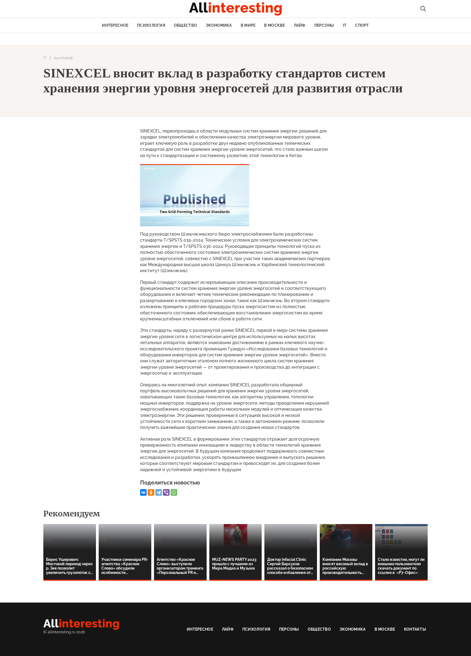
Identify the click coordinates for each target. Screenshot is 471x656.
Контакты (415, 629)
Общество (185, 25)
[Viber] (166, 492)
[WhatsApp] (174, 492)
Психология (151, 25)
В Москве (274, 25)
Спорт (362, 25)
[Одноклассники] (151, 492)
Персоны (324, 25)
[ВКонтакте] (143, 492)
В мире (248, 25)
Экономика (219, 25)
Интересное (115, 25)
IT (345, 25)
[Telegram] (158, 492)
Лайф (300, 25)
